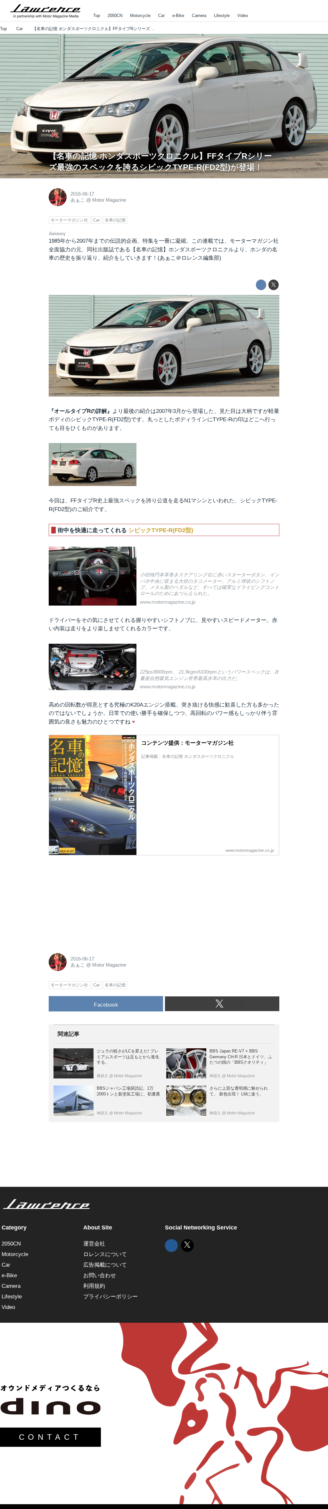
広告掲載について (105, 1265)
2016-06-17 (82, 194)
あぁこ (77, 200)
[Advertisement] (97, 901)
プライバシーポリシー (110, 1297)
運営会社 (94, 1244)
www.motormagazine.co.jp (167, 602)
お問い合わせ (99, 1275)
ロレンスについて (105, 1254)
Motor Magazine (109, 200)
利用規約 (94, 1286)
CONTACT (50, 1437)
